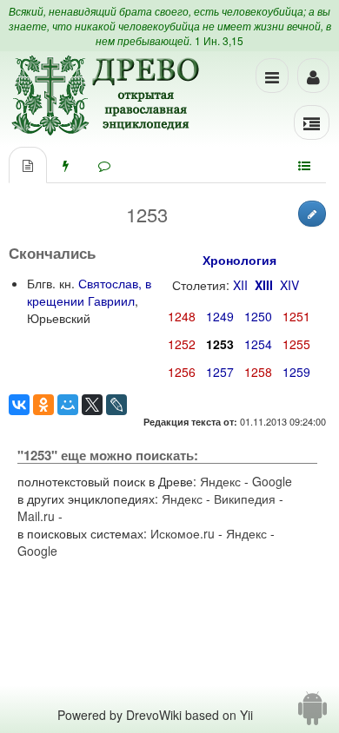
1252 (182, 344)
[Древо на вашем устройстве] (312, 714)
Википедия (245, 498)
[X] (92, 404)
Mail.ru (36, 516)
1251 (296, 316)
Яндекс (220, 481)
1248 (182, 316)
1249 (220, 316)
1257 (220, 371)
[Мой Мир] (67, 404)
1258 (258, 371)
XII (240, 285)
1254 (258, 344)
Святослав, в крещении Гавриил (89, 291)
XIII (264, 285)
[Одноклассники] (43, 404)
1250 (258, 316)
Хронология (239, 259)
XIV (289, 285)
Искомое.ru (182, 533)
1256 (182, 371)
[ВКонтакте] (19, 404)
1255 (296, 344)
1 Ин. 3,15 (219, 40)
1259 (296, 371)
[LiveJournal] (116, 404)
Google (272, 481)
